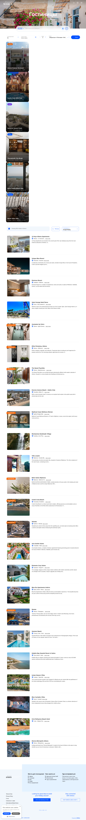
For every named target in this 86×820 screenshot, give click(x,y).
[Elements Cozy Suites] (18, 573)
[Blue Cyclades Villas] (18, 704)
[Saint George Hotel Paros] (18, 310)
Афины (31, 776)
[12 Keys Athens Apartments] (18, 244)
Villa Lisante (36, 456)
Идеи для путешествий (52, 776)
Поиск (76, 37)
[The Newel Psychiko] (55, 373)
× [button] (19, 806)
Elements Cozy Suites (39, 565)
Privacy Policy (9, 796)
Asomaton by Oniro (38, 324)
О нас (7, 798)
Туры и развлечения (51, 779)
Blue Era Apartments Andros (41, 587)
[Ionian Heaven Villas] (18, 682)
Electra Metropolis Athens (40, 741)
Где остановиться (68, 774)
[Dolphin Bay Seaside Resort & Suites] (18, 660)
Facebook (37, 813)
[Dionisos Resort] (18, 288)
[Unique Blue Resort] (18, 266)
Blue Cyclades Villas (38, 697)
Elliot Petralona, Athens (39, 346)
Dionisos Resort (37, 280)
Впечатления (49, 778)
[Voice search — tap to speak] (63, 28)
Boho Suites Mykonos (39, 477)
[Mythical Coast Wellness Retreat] (55, 417)
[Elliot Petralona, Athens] (55, 351)
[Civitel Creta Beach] (55, 505)
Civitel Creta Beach (38, 499)
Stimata (34, 521)
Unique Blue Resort (38, 258)
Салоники (31, 778)
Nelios (78, 818)
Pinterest (47, 813)
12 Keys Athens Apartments (40, 236)
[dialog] (11, 812)
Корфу (31, 781)
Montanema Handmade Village (41, 434)
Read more (10, 811)
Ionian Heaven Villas (38, 675)
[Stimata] (55, 527)
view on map (47, 238)
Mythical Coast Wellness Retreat (42, 412)
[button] (11, 816)
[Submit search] (66, 28)
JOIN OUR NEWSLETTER (41, 799)
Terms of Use (9, 794)
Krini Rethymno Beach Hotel (41, 719)
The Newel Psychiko (38, 368)
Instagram (39, 813)
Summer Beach (37, 631)
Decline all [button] (16, 813)
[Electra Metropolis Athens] (55, 746)
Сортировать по (66, 228)
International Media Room (12, 803)
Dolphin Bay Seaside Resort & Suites (43, 653)
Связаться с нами (10, 800)
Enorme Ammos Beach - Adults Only (43, 390)
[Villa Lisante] (18, 463)
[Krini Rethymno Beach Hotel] (18, 726)
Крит (30, 779)
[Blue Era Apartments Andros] (18, 595)
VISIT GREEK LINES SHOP (70, 799)
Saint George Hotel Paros (40, 302)
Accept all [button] (6, 813)
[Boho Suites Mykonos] (55, 483)
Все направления (33, 782)
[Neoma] (55, 614)
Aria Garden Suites (38, 543)
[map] (73, 2)
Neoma (34, 609)
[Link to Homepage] (8, 5)
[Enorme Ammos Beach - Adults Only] (18, 397)
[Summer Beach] (18, 639)
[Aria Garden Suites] (18, 551)
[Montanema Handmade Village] (18, 441)
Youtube (44, 813)
